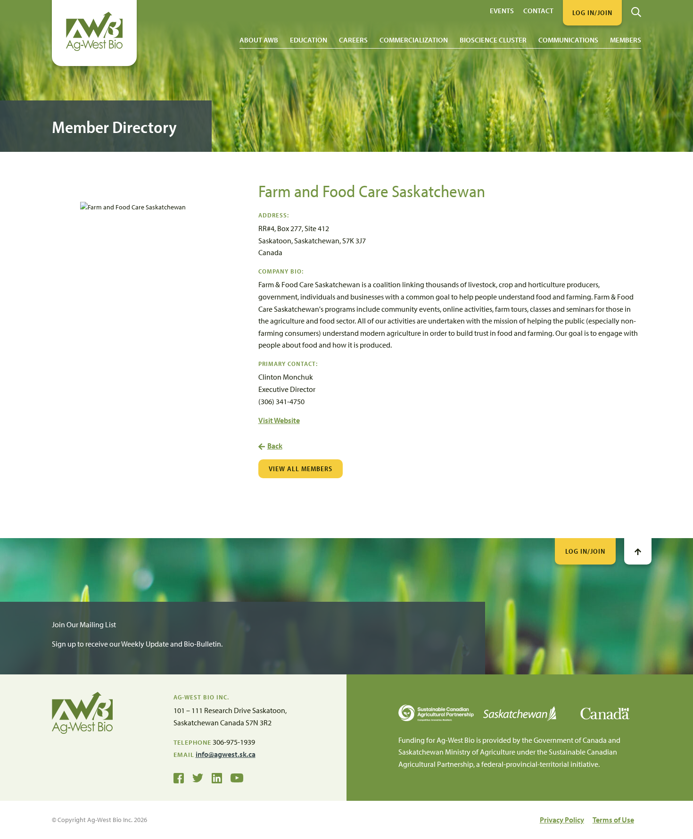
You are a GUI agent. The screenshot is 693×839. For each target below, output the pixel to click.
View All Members (300, 468)
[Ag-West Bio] (94, 48)
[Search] (636, 8)
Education (308, 39)
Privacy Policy (562, 819)
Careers (353, 39)
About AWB (258, 39)
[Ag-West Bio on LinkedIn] (217, 777)
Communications (568, 39)
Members (625, 39)
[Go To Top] (638, 551)
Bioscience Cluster (493, 39)
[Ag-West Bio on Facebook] (178, 777)
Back (274, 445)
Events (502, 10)
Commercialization (414, 39)
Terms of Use (613, 819)
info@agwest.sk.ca (226, 754)
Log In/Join (585, 551)
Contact (538, 10)
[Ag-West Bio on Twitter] (197, 777)
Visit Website (279, 420)
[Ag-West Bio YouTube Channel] (237, 777)
